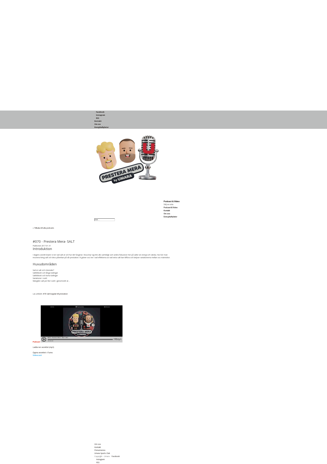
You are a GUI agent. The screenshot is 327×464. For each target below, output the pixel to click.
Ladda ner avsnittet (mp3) (43, 347)
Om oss (97, 124)
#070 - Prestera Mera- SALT (54, 241)
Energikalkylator (101, 127)
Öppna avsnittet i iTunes (43, 352)
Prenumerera (99, 450)
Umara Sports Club (102, 453)
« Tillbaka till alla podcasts (43, 228)
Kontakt (98, 121)
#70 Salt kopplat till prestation (55, 294)
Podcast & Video (171, 207)
